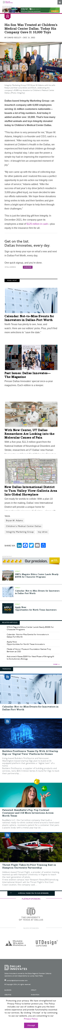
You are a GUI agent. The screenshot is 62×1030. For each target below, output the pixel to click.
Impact (33, 990)
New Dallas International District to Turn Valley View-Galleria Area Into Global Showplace (31, 491)
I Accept (31, 1025)
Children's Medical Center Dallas (23, 526)
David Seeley (14, 38)
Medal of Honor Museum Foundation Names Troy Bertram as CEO (29, 650)
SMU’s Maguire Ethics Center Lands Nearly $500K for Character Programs (30, 628)
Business (8, 990)
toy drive (43, 532)
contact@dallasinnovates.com (17, 980)
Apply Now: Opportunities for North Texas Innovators (26, 643)
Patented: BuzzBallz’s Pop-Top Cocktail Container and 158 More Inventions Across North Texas (27, 813)
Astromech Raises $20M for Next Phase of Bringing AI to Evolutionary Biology (30, 657)
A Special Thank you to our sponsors (33, 893)
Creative (8, 995)
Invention (35, 995)
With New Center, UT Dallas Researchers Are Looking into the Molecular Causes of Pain (29, 434)
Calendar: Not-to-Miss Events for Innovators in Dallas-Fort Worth (28, 635)
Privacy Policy (30, 1019)
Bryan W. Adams (14, 520)
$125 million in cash (37, 224)
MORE (55, 664)
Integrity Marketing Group (20, 532)
